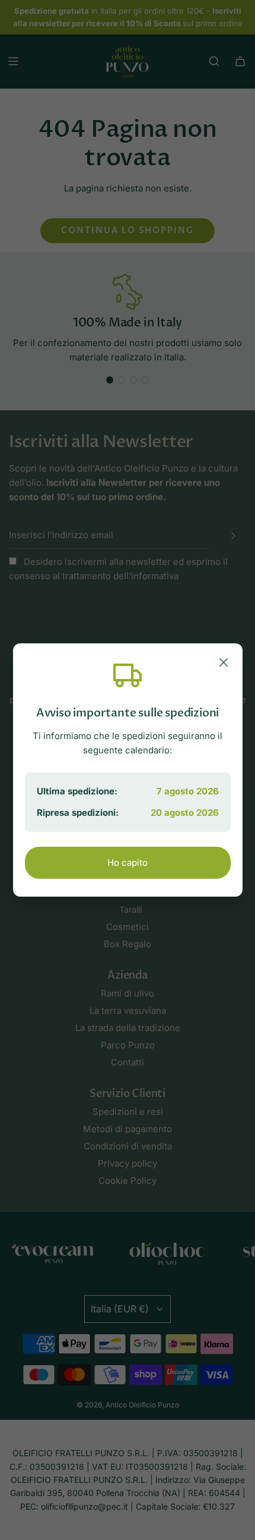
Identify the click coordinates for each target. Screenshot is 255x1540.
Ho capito (127, 862)
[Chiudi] (223, 664)
